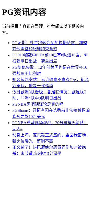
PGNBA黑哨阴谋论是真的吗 (37, 104)
